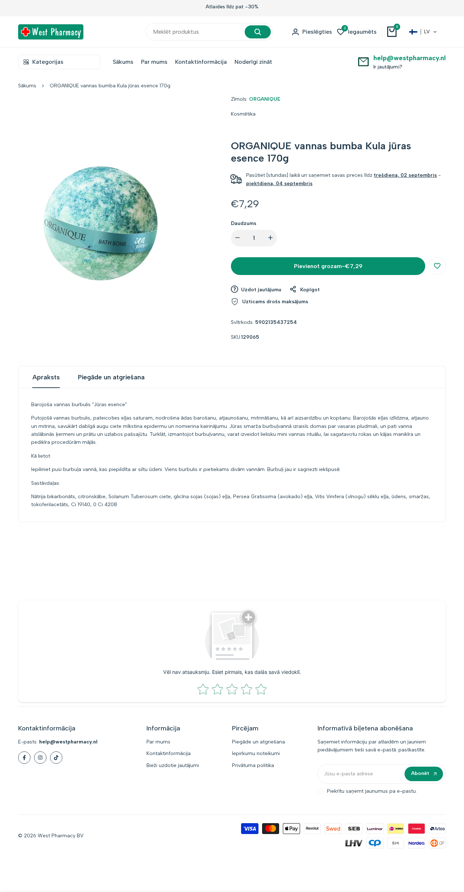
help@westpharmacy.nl (409, 58)
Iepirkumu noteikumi (256, 753)
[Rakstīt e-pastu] (363, 61)
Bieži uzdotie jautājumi (172, 765)
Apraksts (46, 377)
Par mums (158, 742)
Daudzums (243, 223)
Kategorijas (47, 61)
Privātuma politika (253, 765)
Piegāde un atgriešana (111, 377)
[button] (423, 32)
